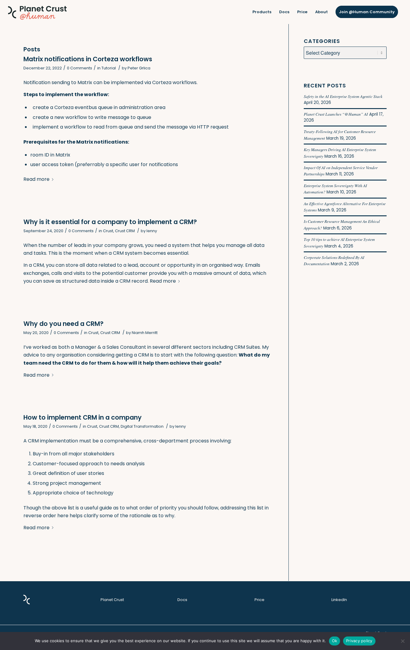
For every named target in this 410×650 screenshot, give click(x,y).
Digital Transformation (142, 426)
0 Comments (79, 68)
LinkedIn (339, 600)
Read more (36, 179)
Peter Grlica (139, 68)
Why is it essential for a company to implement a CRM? (110, 221)
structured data (81, 281)
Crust (108, 231)
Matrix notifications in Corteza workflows (87, 59)
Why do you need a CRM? (63, 323)
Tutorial (108, 68)
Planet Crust (112, 600)
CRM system (127, 253)
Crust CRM (125, 231)
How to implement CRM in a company (82, 417)
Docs (182, 600)
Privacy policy (359, 640)
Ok (334, 640)
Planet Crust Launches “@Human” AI (336, 114)
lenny (151, 231)
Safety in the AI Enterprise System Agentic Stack (343, 96)
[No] (402, 641)
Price (259, 600)
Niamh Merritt (145, 333)
